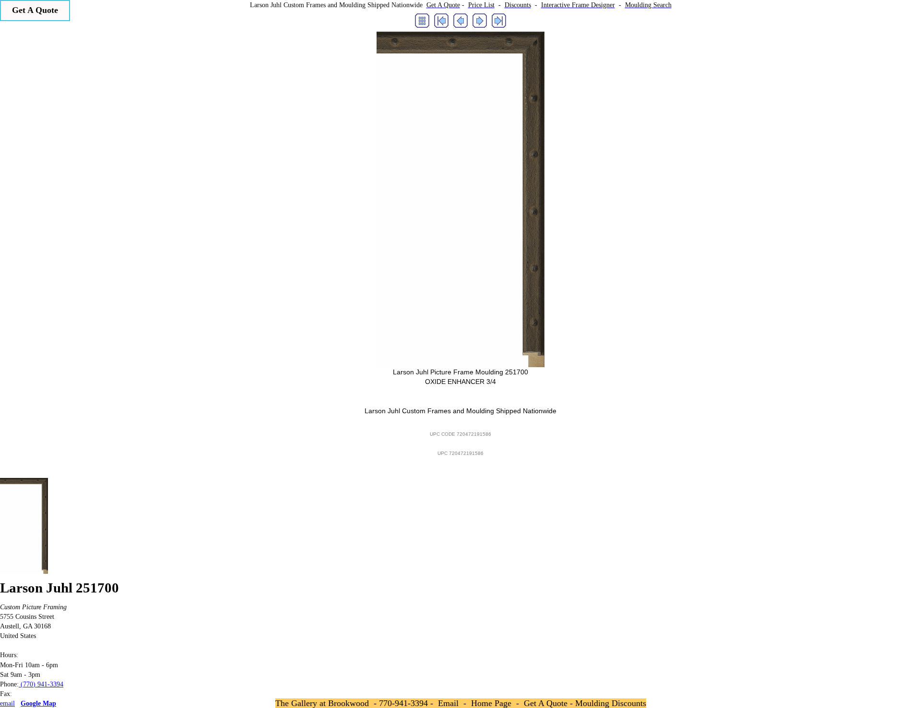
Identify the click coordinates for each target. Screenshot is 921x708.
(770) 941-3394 (41, 684)
